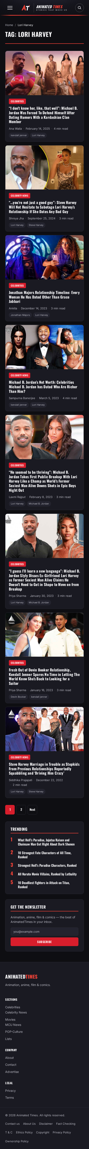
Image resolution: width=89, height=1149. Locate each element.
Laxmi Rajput (17, 497)
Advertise (12, 1072)
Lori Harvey (38, 135)
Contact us (12, 1123)
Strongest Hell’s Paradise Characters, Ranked (47, 865)
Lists (8, 1039)
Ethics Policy (24, 1132)
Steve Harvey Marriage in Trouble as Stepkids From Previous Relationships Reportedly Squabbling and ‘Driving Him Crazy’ (44, 768)
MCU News (13, 1025)
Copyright (42, 1132)
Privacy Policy (62, 1132)
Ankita (13, 308)
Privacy (10, 1090)
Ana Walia (15, 128)
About (9, 1057)
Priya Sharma (17, 595)
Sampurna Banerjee (22, 398)
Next (32, 809)
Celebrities (17, 101)
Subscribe (44, 942)
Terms (9, 1098)
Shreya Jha (16, 218)
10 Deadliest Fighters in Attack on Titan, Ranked (44, 885)
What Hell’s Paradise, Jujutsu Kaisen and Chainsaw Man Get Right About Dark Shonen (46, 842)
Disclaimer (46, 1123)
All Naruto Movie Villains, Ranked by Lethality (47, 874)
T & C (9, 1132)
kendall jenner (19, 135)
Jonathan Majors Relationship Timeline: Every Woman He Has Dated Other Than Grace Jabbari (44, 297)
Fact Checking (65, 1123)
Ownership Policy (17, 1141)
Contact (10, 1065)
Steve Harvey (36, 225)
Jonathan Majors (20, 315)
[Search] (79, 7)
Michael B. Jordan (39, 503)
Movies (10, 1019)
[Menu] (10, 8)
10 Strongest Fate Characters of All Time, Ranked (44, 855)
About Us (29, 1123)
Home (9, 25)
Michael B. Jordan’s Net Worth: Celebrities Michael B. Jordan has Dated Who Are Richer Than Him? (43, 386)
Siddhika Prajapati (20, 780)
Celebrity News (19, 195)
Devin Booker (18, 696)
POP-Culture (14, 1032)
